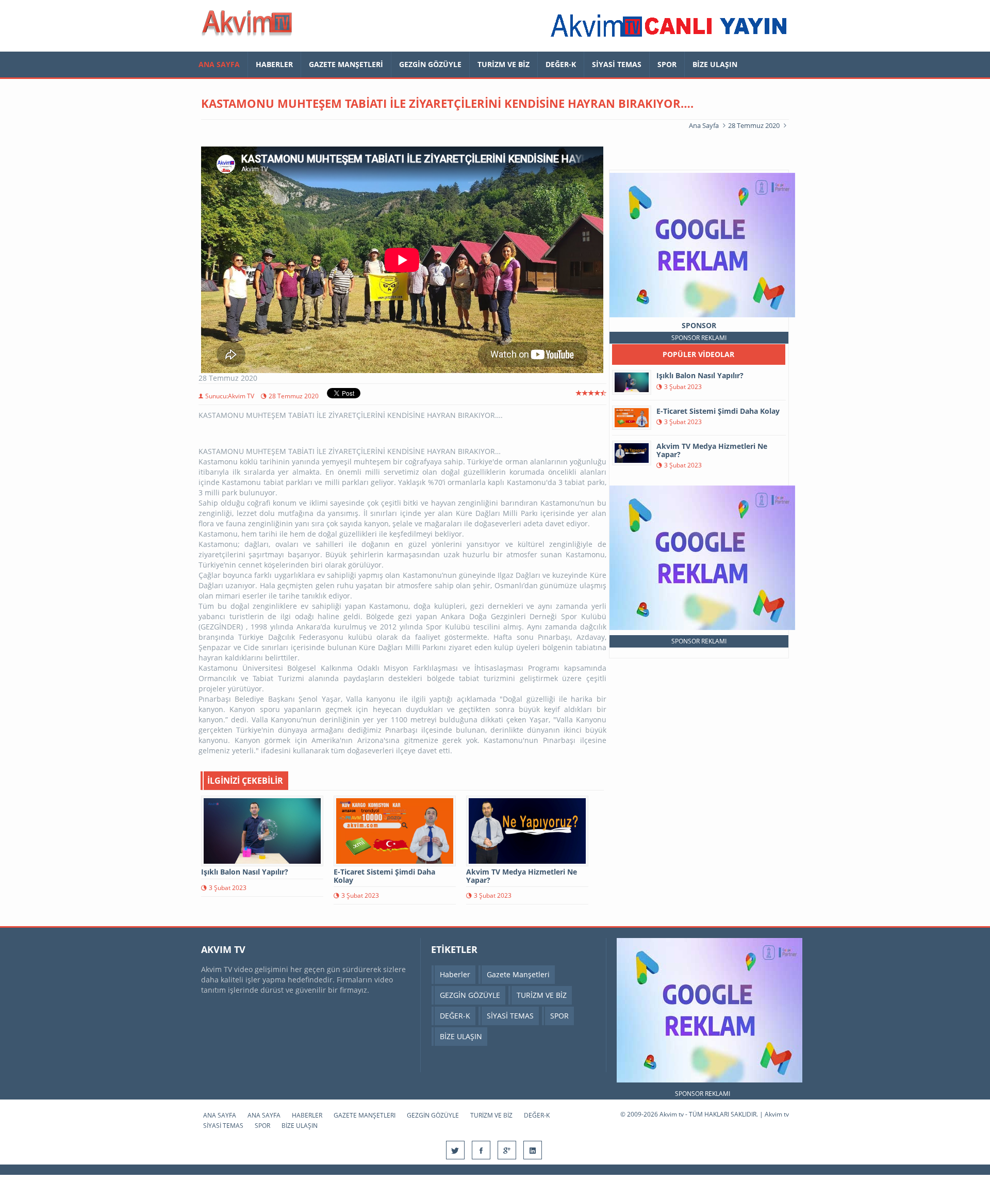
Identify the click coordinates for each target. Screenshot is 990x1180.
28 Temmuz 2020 (754, 125)
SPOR (666, 64)
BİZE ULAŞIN (714, 64)
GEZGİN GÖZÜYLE (430, 64)
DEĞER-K (561, 64)
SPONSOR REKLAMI (699, 337)
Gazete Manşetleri (518, 974)
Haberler (455, 974)
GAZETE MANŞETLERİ (346, 64)
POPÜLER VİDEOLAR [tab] (698, 354)
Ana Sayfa (704, 125)
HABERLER (274, 64)
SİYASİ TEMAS (616, 64)
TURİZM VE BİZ (503, 64)
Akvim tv (777, 1114)
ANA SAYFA (219, 64)
